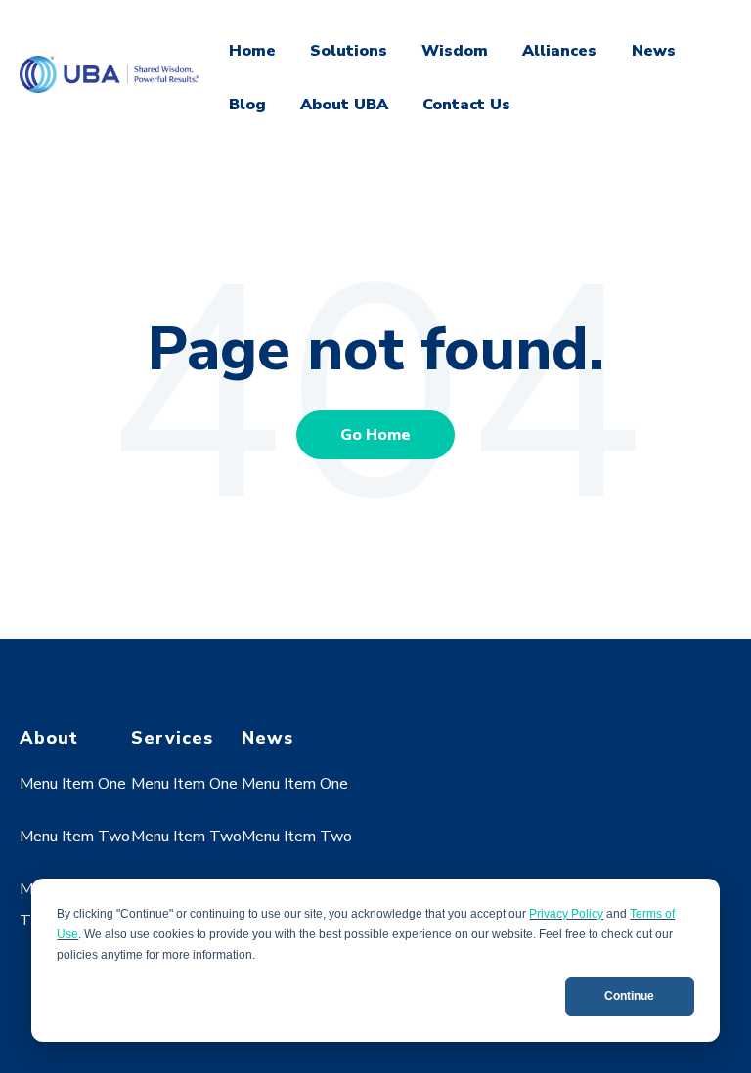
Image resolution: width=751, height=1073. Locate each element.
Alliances (559, 51)
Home (252, 51)
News (654, 51)
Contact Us (466, 104)
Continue (629, 996)
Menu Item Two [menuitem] (75, 836)
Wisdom (454, 51)
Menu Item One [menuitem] (73, 783)
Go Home (375, 435)
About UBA (344, 104)
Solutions (348, 51)
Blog (247, 104)
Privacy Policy (566, 914)
